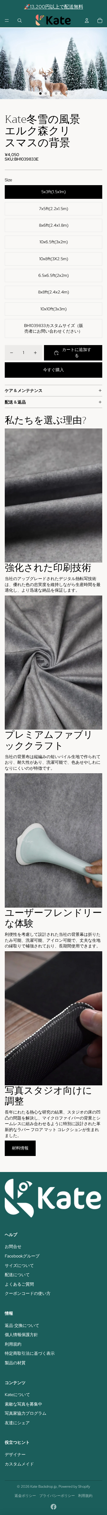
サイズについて (19, 1265)
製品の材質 (15, 1362)
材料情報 (20, 1148)
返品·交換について (22, 1325)
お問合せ (13, 1246)
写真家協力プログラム (25, 1413)
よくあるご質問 (19, 1284)
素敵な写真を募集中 (23, 1404)
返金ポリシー (25, 1495)
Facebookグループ (22, 1256)
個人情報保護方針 (21, 1334)
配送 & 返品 (15, 402)
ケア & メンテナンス (24, 390)
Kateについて (17, 1394)
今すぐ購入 (53, 369)
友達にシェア (17, 1422)
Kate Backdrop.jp (43, 1486)
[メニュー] (7, 20)
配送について (17, 1274)
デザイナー (15, 1454)
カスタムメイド (19, 1464)
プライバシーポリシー (57, 1495)
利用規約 (13, 1344)
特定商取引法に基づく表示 (30, 1353)
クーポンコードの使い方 (28, 1293)
